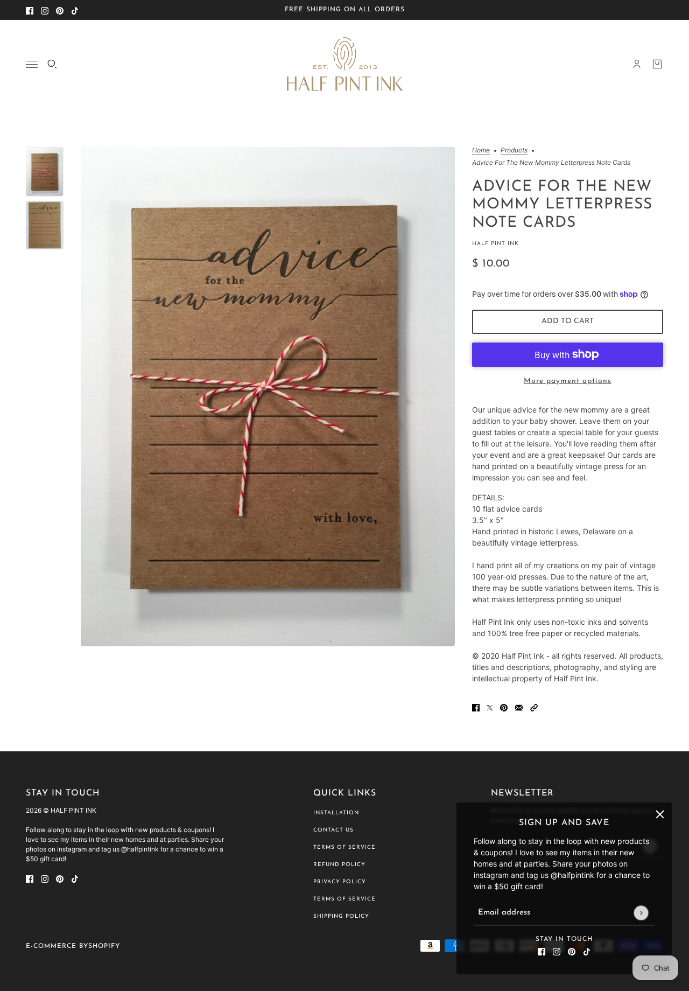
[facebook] (30, 10)
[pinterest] (60, 10)
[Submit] (641, 912)
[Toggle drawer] (32, 64)
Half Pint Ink (495, 244)
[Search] (52, 64)
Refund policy (339, 865)
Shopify (104, 946)
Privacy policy (339, 882)
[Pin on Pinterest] (504, 707)
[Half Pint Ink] (345, 64)
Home (481, 150)
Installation (336, 813)
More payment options (567, 381)
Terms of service (344, 899)
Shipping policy (341, 916)
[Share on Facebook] (476, 707)
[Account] (637, 64)
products (514, 150)
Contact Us (333, 830)
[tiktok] (75, 10)
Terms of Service (344, 847)
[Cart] (657, 64)
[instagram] (45, 10)
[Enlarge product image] (268, 396)
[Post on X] (490, 707)
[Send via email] (519, 707)
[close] (660, 814)
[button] (534, 707)
